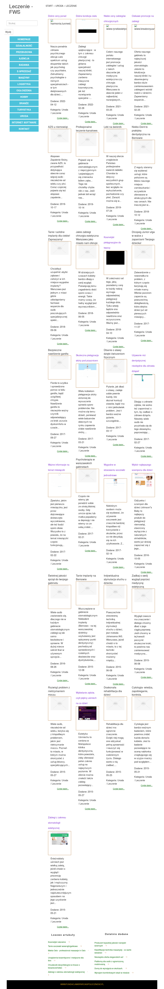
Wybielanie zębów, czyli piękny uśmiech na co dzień (86, 698)
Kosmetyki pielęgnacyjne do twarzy (112, 242)
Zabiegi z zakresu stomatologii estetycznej (57, 822)
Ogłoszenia (24, 90)
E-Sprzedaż (24, 71)
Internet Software (24, 122)
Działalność (24, 45)
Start (49, 5)
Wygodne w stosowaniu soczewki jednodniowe (114, 470)
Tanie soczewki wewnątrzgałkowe (63, 946)
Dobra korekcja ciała (86, 15)
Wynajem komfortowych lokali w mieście (111, 972)
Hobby (24, 96)
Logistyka (24, 84)
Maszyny (24, 77)
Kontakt (24, 128)
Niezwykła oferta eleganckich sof (108, 957)
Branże (24, 103)
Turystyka (24, 109)
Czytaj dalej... (63, 118)
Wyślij (8, 31)
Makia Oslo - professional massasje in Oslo (67, 950)
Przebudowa (24, 52)
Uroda (24, 116)
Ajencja (24, 58)
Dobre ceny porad (57, 15)
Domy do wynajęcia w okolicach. (108, 968)
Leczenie (71, 5)
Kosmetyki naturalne (57, 942)
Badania (24, 64)
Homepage (24, 39)
